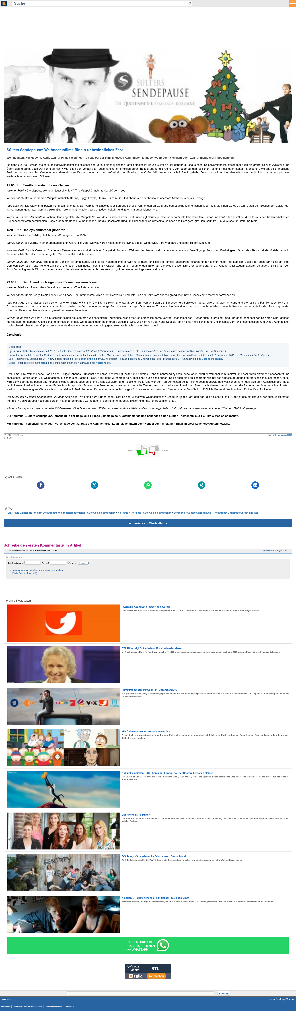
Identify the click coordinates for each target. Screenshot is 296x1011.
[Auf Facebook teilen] (40, 485)
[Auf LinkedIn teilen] (255, 485)
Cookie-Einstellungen (53, 1006)
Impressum (5, 1006)
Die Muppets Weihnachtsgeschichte (64, 512)
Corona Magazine (212, 358)
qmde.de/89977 (285, 435)
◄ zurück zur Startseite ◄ (148, 523)
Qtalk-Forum (6, 999)
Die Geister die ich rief (28, 512)
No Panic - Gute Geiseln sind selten (150, 512)
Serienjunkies (87, 358)
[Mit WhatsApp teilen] (148, 485)
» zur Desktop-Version (282, 999)
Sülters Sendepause (199, 512)
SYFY (46, 358)
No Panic (123, 512)
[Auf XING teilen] (201, 485)
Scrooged (179, 512)
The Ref (253, 512)
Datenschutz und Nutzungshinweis (27, 1006)
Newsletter (70, 1006)
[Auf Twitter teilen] (94, 485)
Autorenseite (103, 362)
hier (43, 362)
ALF (10, 512)
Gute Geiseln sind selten (101, 512)
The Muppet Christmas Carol (230, 512)
